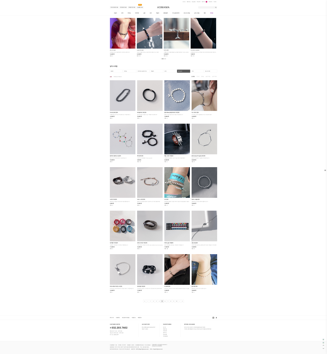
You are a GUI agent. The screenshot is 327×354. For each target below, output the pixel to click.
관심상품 (193, 1)
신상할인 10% (140, 7)
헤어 (205, 13)
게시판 (214, 1)
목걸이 (157, 13)
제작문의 (210, 1)
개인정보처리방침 (125, 317)
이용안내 (133, 317)
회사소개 (112, 317)
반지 (151, 13)
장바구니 (204, 1)
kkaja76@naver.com (158, 349)
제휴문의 (140, 317)
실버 (144, 13)
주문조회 (198, 1)
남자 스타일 (196, 13)
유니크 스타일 (187, 13)
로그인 (184, 1)
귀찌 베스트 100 (123, 7)
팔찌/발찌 (166, 13)
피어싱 (129, 13)
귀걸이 (115, 13)
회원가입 (188, 1)
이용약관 (118, 317)
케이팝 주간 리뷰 (132, 7)
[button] (161, 58)
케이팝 (211, 13)
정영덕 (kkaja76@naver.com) (142, 349)
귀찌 (122, 13)
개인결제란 (165, 336)
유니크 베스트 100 (114, 7)
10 (176, 301)
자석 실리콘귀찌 (175, 13)
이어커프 (137, 13)
